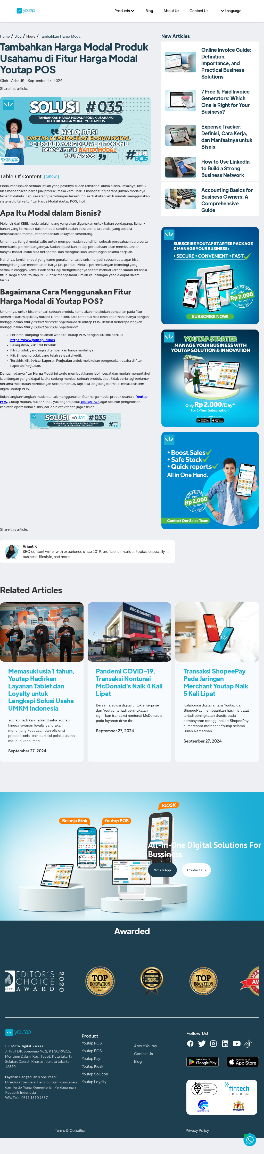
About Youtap (145, 1046)
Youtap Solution (95, 1074)
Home (5, 36)
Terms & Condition (70, 1130)
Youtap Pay (91, 1058)
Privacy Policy (197, 1130)
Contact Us (143, 1053)
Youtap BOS (92, 1051)
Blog (18, 36)
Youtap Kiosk (92, 1066)
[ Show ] (51, 176)
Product (90, 1036)
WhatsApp (162, 870)
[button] (124, 11)
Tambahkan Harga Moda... (62, 36)
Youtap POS (92, 1043)
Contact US (196, 870)
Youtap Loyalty (94, 1082)
